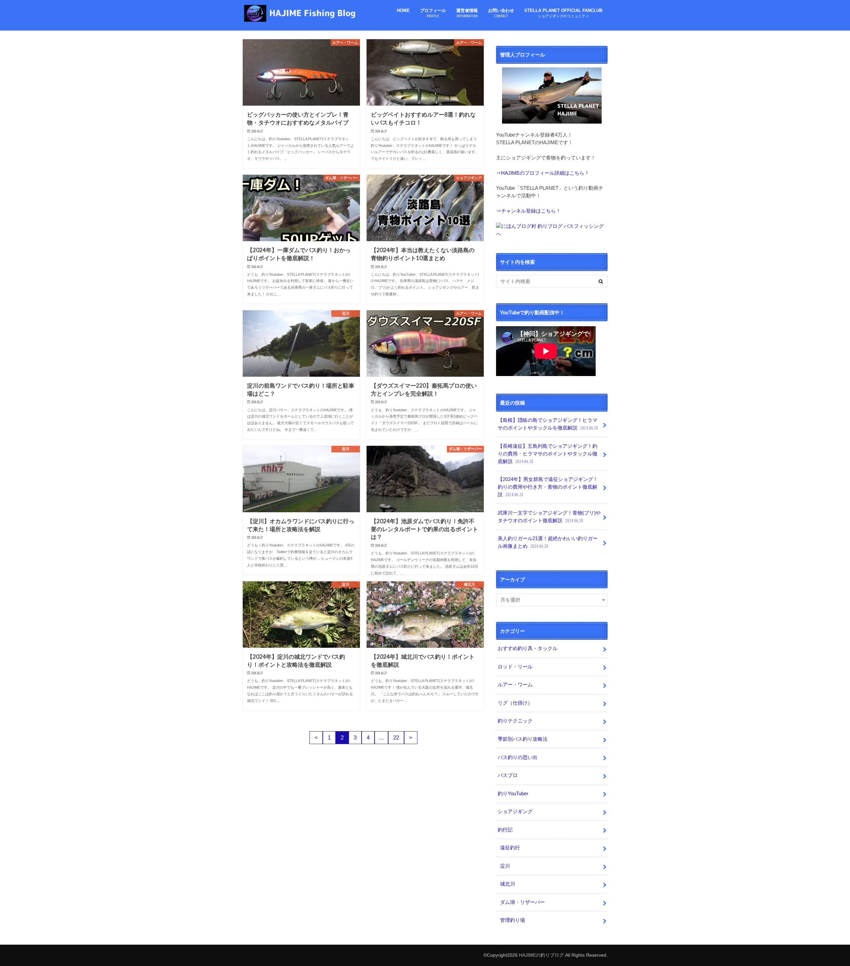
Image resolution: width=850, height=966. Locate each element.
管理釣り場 (512, 920)
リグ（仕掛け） (515, 703)
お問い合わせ (501, 13)
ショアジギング (515, 811)
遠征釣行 (510, 847)
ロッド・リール (515, 666)
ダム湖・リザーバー (522, 902)
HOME (403, 10)
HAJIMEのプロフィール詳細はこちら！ (545, 173)
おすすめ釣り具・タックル (527, 648)
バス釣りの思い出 (518, 757)
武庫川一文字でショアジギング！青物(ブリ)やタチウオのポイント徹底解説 (549, 516)
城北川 (507, 884)
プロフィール (433, 13)
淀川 (505, 866)
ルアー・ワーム (515, 684)
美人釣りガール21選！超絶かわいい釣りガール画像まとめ (548, 542)
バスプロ (508, 775)
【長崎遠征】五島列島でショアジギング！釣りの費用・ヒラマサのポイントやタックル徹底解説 (547, 453)
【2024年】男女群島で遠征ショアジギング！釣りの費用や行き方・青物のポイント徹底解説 (548, 486)
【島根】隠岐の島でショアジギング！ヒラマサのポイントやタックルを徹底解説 (548, 424)
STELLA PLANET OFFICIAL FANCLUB (563, 13)
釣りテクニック (515, 721)
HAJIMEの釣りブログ (541, 955)
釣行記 (505, 829)
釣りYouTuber (513, 793)
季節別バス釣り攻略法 (523, 739)
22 (396, 737)
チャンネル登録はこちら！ (531, 211)
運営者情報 (467, 13)
